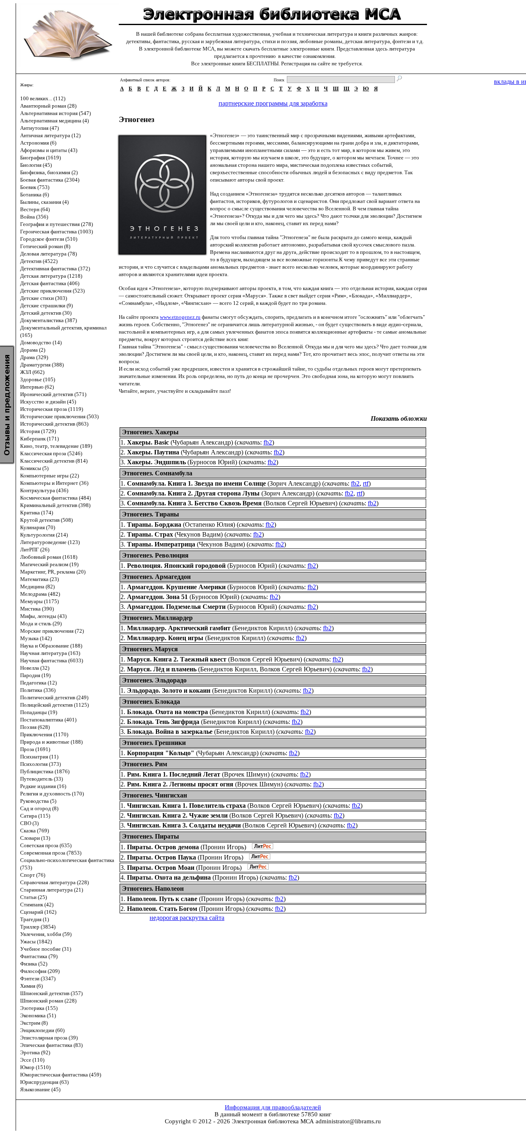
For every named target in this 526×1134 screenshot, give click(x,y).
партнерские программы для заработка (273, 103)
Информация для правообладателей (273, 1107)
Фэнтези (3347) (37, 978)
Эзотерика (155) (39, 1008)
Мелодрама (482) (40, 594)
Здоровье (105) (37, 379)
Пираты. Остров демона (163, 847)
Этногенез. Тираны (150, 514)
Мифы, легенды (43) (43, 616)
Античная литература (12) (50, 135)
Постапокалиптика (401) (48, 720)
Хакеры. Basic (148, 442)
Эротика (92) (35, 1052)
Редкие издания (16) (43, 786)
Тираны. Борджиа (154, 524)
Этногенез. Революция (155, 555)
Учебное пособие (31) (45, 949)
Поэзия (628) (35, 727)
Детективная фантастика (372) (55, 268)
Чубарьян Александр (202, 442)
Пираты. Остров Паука (161, 857)
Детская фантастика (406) (49, 283)
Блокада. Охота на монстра (167, 711)
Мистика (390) (37, 609)
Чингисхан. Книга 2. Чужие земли (177, 815)
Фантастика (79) (39, 956)
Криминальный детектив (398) (55, 505)
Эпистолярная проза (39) (49, 1038)
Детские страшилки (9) (46, 305)
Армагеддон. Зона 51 (157, 596)
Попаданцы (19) (38, 712)
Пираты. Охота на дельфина (169, 877)
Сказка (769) (34, 830)
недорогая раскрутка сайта (187, 917)
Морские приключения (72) (52, 631)
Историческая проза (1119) (51, 409)
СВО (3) (29, 823)
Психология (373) (40, 764)
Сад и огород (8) (39, 808)
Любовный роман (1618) (48, 557)
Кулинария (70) (37, 527)
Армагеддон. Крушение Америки (176, 586)
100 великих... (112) (42, 98)
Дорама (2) (32, 350)
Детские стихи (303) (43, 298)
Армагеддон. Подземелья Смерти (176, 606)
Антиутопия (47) (39, 128)
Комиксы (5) (34, 468)
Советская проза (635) (46, 845)
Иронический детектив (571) (53, 394)
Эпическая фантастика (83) (51, 1045)
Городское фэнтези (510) (48, 239)
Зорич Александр (294, 483)
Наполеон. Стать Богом (162, 908)
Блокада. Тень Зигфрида (163, 721)
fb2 (267, 442)
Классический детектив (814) (54, 461)
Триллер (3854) (37, 927)
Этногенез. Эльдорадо (154, 680)
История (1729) (38, 431)
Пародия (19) (35, 675)
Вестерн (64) (35, 209)
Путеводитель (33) (41, 779)
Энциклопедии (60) (42, 1030)
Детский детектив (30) (46, 313)
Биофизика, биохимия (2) (49, 172)
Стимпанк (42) (36, 904)
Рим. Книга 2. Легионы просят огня (180, 784)
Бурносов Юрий (212, 462)
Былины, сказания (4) (44, 202)
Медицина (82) (37, 586)
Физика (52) (33, 964)
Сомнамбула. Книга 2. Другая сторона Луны (193, 493)
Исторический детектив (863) (54, 424)
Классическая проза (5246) (51, 453)
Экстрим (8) (34, 1023)
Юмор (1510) (35, 1067)
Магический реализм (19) (49, 564)
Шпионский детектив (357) (51, 993)
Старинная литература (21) (51, 890)
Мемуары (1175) (39, 601)
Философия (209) (40, 971)
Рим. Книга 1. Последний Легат (173, 774)
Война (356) (34, 217)
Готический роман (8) (45, 246)
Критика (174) (36, 512)
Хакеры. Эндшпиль (156, 462)
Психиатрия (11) (39, 757)
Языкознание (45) (40, 1089)
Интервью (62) (37, 387)
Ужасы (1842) (36, 941)
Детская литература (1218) (51, 276)
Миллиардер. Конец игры (165, 637)
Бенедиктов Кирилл (262, 628)
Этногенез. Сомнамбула (157, 473)
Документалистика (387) (48, 320)
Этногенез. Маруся (150, 648)
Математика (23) (39, 579)
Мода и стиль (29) (41, 623)
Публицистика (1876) (44, 771)
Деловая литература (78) (48, 254)
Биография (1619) (40, 157)
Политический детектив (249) (54, 697)
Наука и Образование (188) (51, 646)
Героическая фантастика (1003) (56, 231)
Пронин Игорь (223, 847)
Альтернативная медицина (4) (54, 121)
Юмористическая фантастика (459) (60, 1075)
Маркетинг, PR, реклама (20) (52, 572)
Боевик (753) (34, 187)
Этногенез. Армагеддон (156, 576)
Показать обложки (399, 418)
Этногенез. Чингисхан (154, 795)
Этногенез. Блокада (151, 701)
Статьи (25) (33, 897)
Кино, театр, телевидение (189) (56, 446)
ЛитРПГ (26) (34, 549)
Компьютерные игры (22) (49, 475)
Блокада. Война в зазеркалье (169, 731)
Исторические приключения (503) (59, 416)
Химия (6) (31, 986)
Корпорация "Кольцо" (160, 752)
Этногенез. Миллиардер (157, 617)
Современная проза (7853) (50, 853)
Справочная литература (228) (54, 882)
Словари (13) (35, 838)
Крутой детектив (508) (46, 520)
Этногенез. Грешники (154, 742)
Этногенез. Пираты (150, 836)
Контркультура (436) (44, 490)
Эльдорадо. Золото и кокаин (168, 690)
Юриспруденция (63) (44, 1082)
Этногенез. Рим (144, 764)
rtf (366, 483)
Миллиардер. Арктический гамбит (179, 628)
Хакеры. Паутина (153, 452)
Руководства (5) (38, 801)
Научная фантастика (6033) (51, 660)
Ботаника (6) (34, 194)
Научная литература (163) (50, 653)
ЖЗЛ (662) (32, 372)
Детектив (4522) (39, 261)
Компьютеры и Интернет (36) (54, 483)
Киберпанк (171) (39, 439)
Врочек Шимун (246, 774)
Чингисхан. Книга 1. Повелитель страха (186, 805)
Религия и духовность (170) (52, 794)
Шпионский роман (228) (48, 1001)
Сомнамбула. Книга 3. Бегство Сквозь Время (194, 503)
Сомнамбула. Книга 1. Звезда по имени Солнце (196, 483)
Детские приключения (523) (52, 291)
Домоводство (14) (41, 342)
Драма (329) (34, 357)
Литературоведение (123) (50, 542)
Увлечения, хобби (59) (46, 934)
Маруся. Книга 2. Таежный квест (176, 659)
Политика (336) (37, 690)
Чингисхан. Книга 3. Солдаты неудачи (184, 825)
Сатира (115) (35, 816)
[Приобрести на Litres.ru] (260, 847)
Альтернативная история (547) (55, 113)
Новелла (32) (34, 668)
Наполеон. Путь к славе (162, 898)
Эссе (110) (32, 1060)
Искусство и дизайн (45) (48, 402)
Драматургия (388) (42, 365)
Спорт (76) (32, 875)
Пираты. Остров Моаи (160, 867)
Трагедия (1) (34, 919)
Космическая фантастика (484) (55, 498)
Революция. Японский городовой (176, 565)
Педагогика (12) (38, 683)
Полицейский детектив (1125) (54, 705)
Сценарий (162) (38, 912)
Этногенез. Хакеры (150, 432)
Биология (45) (36, 165)
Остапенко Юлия (209, 524)
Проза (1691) (35, 749)
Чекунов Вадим (199, 534)
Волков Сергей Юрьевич (300, 503)
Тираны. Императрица (161, 544)
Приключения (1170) (44, 734)
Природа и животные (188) (51, 742)
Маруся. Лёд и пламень (161, 669)
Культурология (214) (44, 535)
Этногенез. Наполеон (153, 888)
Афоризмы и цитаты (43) (48, 150)
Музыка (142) (36, 638)
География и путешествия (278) (56, 224)
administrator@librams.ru (348, 1121)
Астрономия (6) (38, 143)
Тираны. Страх (150, 534)
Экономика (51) (38, 1015)
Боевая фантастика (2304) (49, 180)
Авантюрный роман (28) (48, 106)
